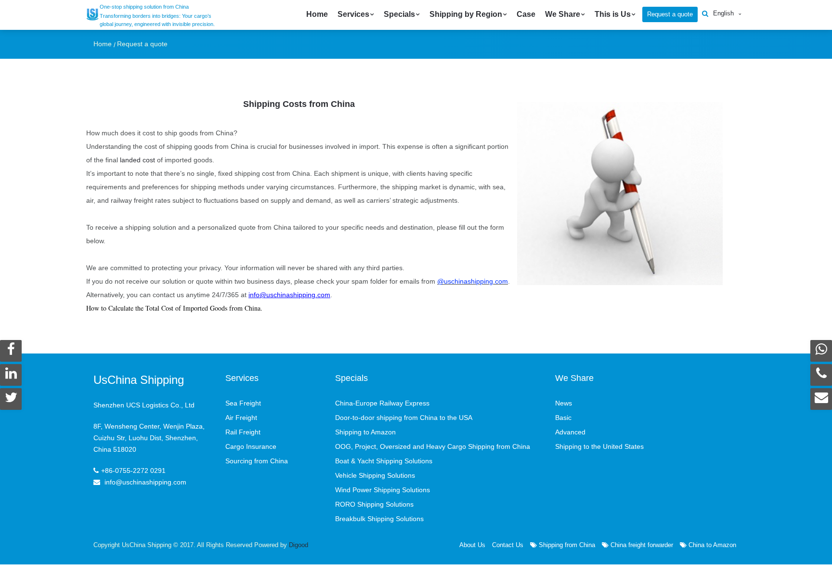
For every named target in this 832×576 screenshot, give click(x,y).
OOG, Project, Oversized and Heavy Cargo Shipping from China (432, 446)
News (563, 403)
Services (353, 14)
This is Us (613, 14)
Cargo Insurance (250, 446)
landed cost (137, 160)
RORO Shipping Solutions (374, 504)
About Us (472, 545)
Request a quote (670, 14)
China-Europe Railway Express (382, 403)
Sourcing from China (256, 461)
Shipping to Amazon (365, 432)
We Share (562, 14)
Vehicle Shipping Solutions (375, 475)
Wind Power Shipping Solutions (382, 490)
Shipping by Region (465, 14)
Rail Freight (242, 432)
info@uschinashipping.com (289, 295)
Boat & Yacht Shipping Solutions (383, 461)
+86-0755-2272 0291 (133, 470)
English (723, 13)
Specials (399, 14)
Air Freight (241, 417)
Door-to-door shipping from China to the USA (403, 417)
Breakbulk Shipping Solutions (379, 519)
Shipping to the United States (599, 446)
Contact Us (507, 545)
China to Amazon (711, 545)
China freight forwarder (641, 545)
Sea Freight (243, 403)
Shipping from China (566, 545)
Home (317, 14)
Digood (298, 545)
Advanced (570, 432)
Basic (563, 417)
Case (526, 14)
